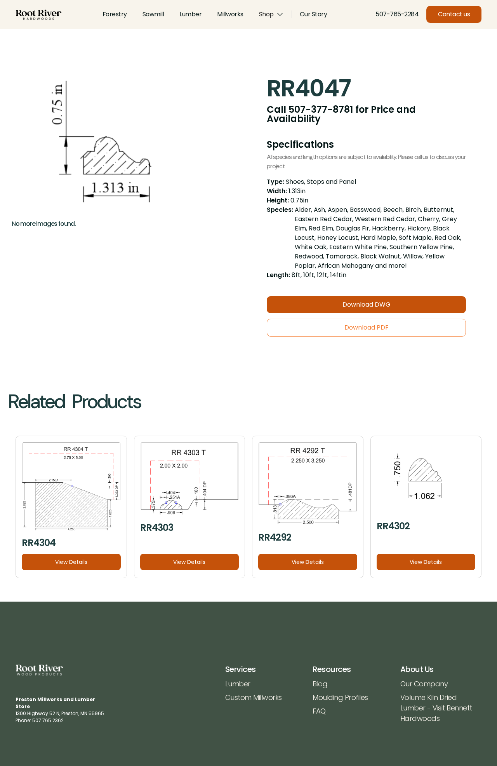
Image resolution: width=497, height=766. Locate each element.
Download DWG (366, 304)
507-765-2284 (397, 14)
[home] (39, 14)
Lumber (190, 14)
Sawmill (153, 14)
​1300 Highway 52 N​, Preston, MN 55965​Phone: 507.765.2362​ (60, 710)
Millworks (230, 14)
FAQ (319, 711)
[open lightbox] (118, 143)
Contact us (454, 14)
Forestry (115, 14)
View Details (71, 562)
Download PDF (366, 327)
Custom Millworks (253, 697)
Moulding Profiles (340, 697)
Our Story (313, 14)
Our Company (424, 684)
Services (240, 669)
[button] (271, 14)
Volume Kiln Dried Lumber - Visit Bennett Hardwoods (436, 708)
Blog (320, 684)
